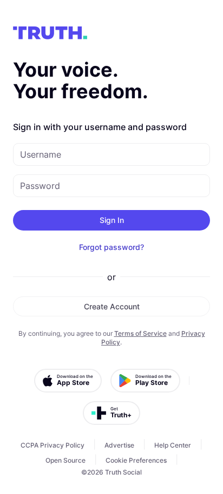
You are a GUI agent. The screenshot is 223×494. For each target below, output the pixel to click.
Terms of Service (140, 333)
